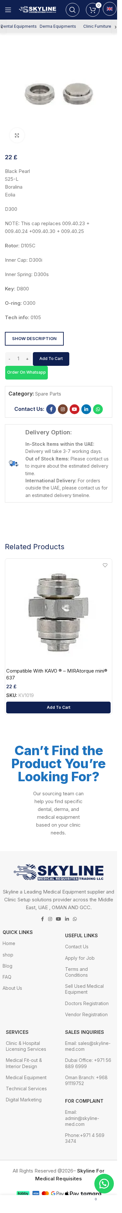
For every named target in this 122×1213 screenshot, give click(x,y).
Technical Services (26, 1088)
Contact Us (76, 946)
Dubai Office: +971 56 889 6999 (88, 1063)
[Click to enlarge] (17, 135)
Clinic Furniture (97, 26)
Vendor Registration (86, 1014)
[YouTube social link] (74, 409)
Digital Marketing (24, 1099)
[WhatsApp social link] (98, 409)
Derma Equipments (58, 26)
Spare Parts (48, 394)
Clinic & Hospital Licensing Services (26, 1046)
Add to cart (51, 358)
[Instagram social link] (63, 409)
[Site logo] (38, 9)
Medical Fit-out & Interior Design (24, 1063)
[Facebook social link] (51, 409)
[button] (26, 372)
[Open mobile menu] (8, 9)
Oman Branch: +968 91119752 (86, 1080)
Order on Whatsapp (26, 372)
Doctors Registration (87, 1003)
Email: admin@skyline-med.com (82, 1118)
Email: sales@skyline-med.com (88, 1046)
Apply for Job (80, 958)
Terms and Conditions (76, 972)
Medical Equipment (26, 1077)
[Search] (72, 9)
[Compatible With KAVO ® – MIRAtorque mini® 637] (58, 612)
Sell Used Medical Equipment (84, 989)
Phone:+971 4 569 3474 (84, 1138)
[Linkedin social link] (86, 409)
